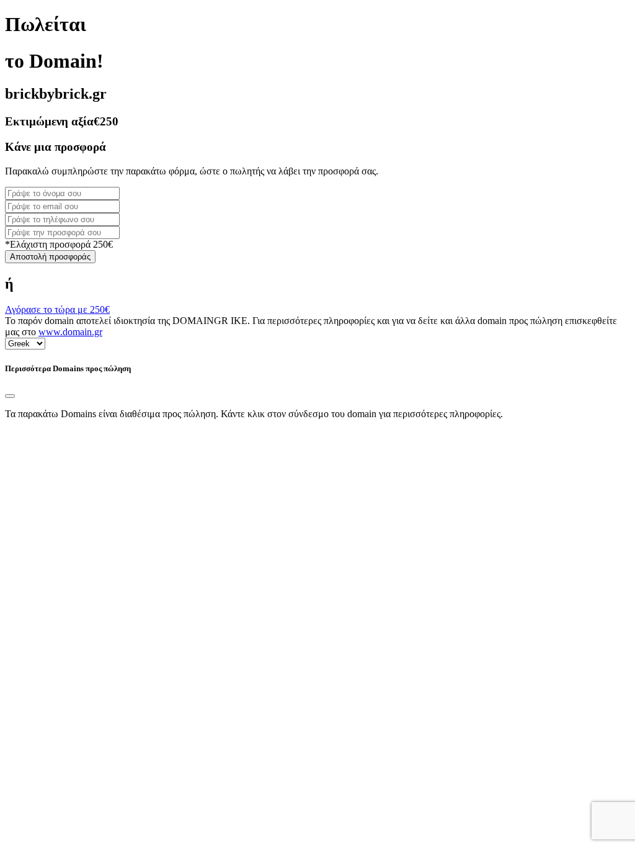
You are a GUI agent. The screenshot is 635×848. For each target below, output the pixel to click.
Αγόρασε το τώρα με (57, 309)
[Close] (10, 396)
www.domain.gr (70, 332)
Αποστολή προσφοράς (50, 256)
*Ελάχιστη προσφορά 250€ (59, 244)
